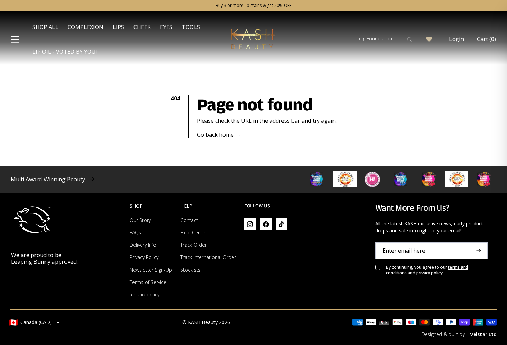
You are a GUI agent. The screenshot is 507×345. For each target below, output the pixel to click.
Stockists (190, 269)
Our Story (140, 220)
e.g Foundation (375, 38)
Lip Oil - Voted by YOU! (64, 51)
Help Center (193, 232)
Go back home (219, 135)
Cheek (142, 27)
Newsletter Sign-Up (151, 269)
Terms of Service (148, 282)
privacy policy (429, 273)
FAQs (135, 232)
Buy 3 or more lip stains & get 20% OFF (253, 5)
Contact (189, 220)
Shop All (45, 27)
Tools (191, 27)
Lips (118, 27)
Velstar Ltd (483, 334)
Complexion (85, 27)
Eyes (166, 27)
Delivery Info (143, 245)
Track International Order (208, 257)
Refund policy (144, 294)
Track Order (193, 245)
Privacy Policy (144, 257)
